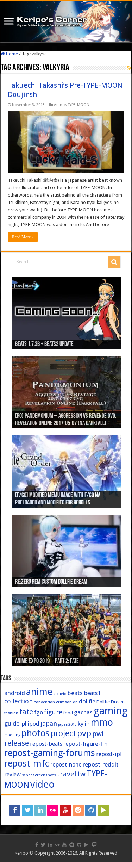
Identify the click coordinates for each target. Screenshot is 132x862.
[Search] (114, 262)
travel (66, 774)
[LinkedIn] (40, 810)
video (42, 784)
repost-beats (46, 743)
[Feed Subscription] (129, 68)
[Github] (90, 810)
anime (39, 691)
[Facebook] (14, 810)
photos (35, 733)
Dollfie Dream (110, 702)
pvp (84, 733)
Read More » (23, 237)
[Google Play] (103, 810)
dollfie (87, 701)
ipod (33, 723)
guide (11, 723)
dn (75, 702)
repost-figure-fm (85, 743)
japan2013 (67, 724)
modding (12, 735)
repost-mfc (26, 763)
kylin (84, 723)
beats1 (92, 693)
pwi (98, 734)
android (14, 692)
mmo (102, 722)
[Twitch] (117, 810)
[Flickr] (52, 810)
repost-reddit (101, 764)
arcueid (60, 694)
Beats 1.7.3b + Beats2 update (44, 344)
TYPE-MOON (78, 105)
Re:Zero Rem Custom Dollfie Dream (51, 582)
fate (26, 711)
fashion (11, 713)
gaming (111, 711)
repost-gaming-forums (49, 753)
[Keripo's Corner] (66, 21)
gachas (83, 712)
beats (75, 692)
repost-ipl (109, 754)
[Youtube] (65, 810)
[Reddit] (78, 810)
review (12, 774)
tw (81, 774)
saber (27, 775)
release (16, 743)
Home (11, 53)
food (68, 713)
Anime (60, 105)
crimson (64, 702)
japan (48, 723)
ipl (23, 723)
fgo (38, 712)
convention (44, 702)
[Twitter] (27, 810)
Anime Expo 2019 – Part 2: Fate (47, 661)
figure (53, 712)
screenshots (44, 775)
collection (18, 701)
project (63, 733)
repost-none (66, 764)
